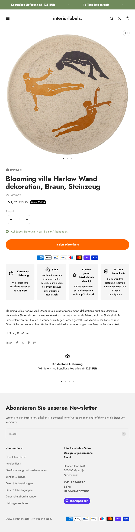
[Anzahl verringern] (11, 219)
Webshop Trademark (83, 294)
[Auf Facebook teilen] (17, 343)
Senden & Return (15, 477)
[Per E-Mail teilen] (35, 343)
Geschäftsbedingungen (19, 490)
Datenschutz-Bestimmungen (21, 496)
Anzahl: (10, 211)
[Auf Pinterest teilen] (29, 343)
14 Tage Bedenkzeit (94, 5)
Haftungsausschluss (17, 503)
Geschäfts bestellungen (19, 483)
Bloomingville (14, 170)
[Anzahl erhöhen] (27, 219)
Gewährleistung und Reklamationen (26, 470)
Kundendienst (13, 464)
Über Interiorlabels (16, 457)
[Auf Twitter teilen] (23, 343)
